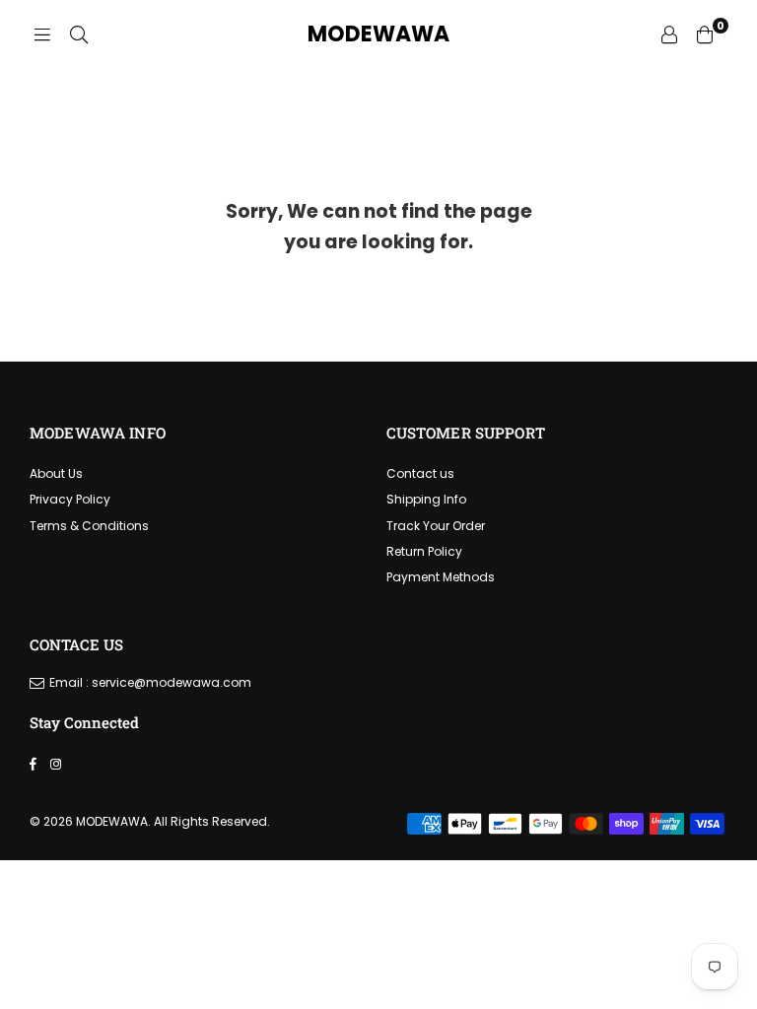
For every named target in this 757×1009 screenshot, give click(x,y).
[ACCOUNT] (669, 34)
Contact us (420, 473)
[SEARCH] (79, 34)
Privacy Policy (70, 499)
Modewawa (378, 34)
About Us (56, 473)
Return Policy (424, 551)
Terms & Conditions (89, 525)
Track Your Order (435, 525)
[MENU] (42, 34)
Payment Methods (440, 577)
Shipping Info (426, 499)
